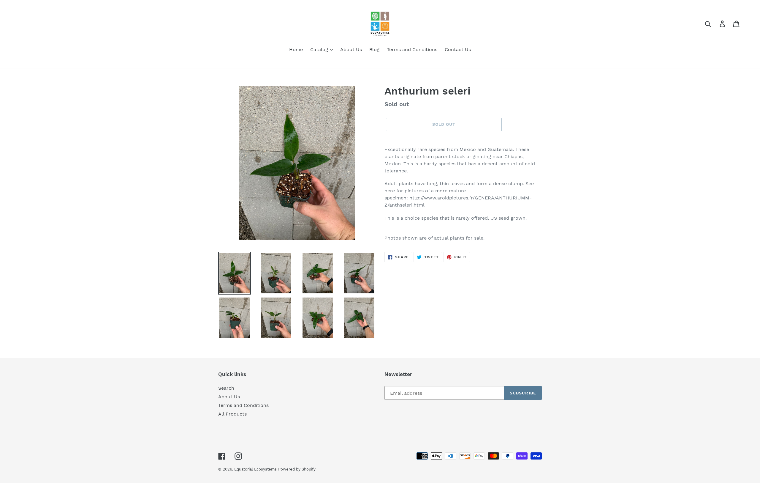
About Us (229, 396)
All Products (232, 414)
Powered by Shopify (297, 469)
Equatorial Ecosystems (255, 469)
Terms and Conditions (243, 405)
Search (226, 388)
